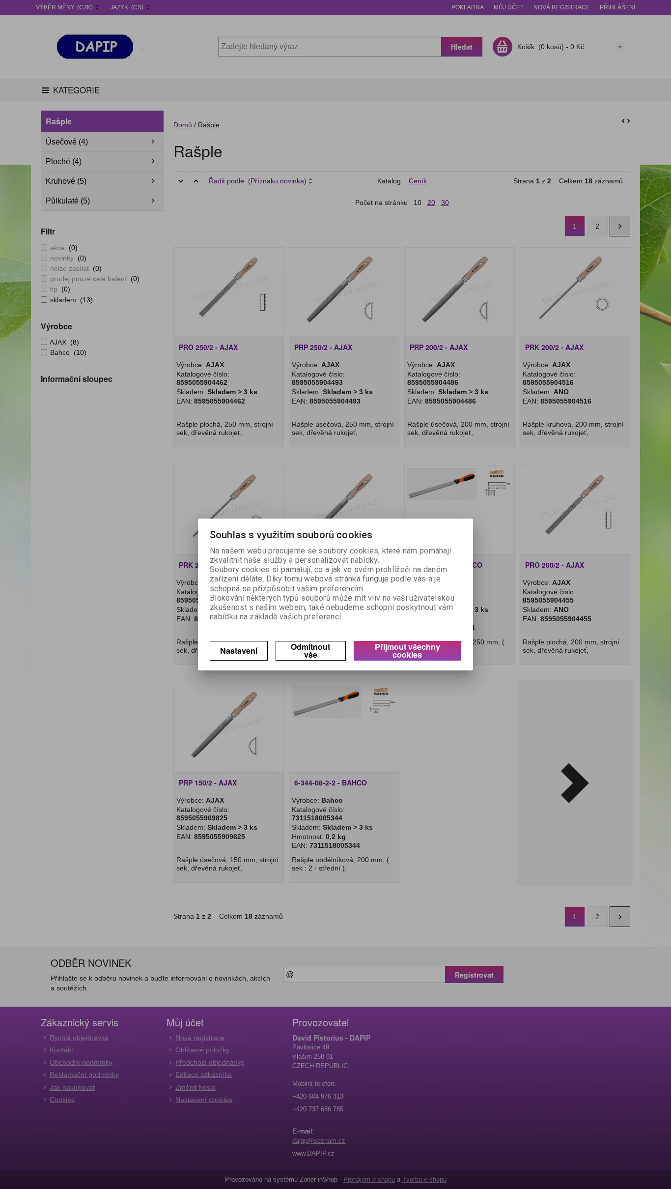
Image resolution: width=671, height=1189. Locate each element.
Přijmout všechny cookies (407, 650)
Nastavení (238, 650)
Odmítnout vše (310, 650)
